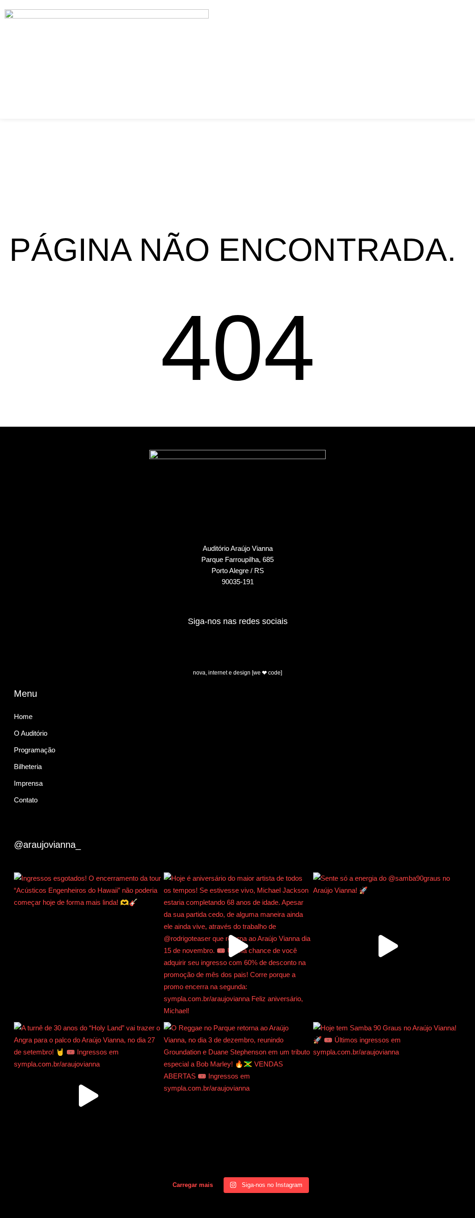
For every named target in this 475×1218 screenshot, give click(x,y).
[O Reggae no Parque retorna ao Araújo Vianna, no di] (238, 1096)
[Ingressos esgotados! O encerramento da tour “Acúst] (88, 946)
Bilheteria (28, 766)
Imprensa (28, 783)
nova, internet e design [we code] (237, 672)
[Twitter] (238, 647)
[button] (354, 16)
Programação (34, 750)
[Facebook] (212, 647)
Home (23, 716)
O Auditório (30, 733)
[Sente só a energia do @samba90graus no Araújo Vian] (387, 946)
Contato (26, 800)
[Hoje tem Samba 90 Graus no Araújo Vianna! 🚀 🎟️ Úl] (387, 1096)
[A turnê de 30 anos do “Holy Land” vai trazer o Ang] (88, 1096)
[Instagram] (263, 647)
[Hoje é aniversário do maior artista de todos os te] (238, 946)
